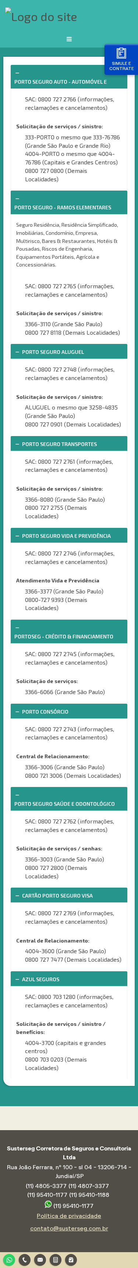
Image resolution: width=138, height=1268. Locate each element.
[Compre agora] (71, 1259)
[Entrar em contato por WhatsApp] (9, 1259)
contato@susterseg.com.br (69, 1228)
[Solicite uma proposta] (55, 1259)
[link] (69, 76)
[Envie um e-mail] (40, 1259)
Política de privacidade (69, 1216)
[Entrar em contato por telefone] (25, 1260)
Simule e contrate (121, 66)
